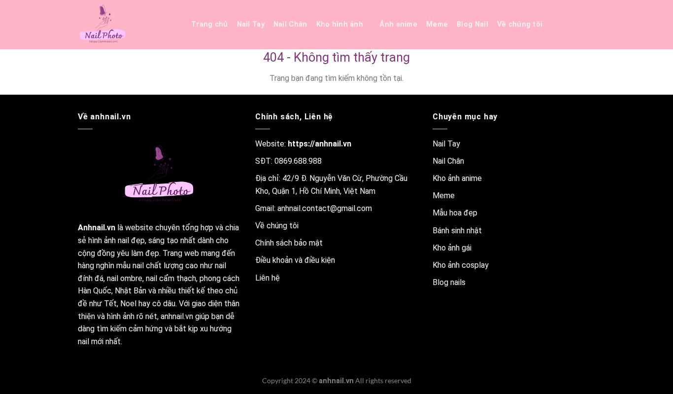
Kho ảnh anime (457, 178)
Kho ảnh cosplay (461, 265)
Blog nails (449, 282)
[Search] (563, 25)
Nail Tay (251, 24)
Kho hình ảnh (339, 24)
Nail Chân (290, 24)
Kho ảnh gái (452, 247)
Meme (437, 24)
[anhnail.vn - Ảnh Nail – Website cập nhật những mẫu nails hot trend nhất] (127, 24)
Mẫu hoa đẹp (455, 212)
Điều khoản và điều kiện (295, 260)
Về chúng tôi (519, 24)
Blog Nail (472, 24)
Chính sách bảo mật (289, 243)
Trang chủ (209, 24)
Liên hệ (267, 278)
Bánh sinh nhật (457, 230)
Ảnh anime (398, 24)
